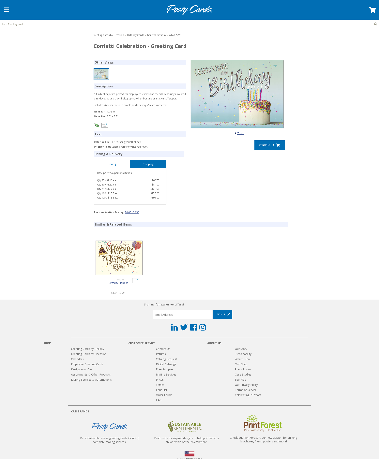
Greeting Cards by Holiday (87, 349)
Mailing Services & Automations (91, 379)
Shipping (148, 164)
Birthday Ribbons (118, 283)
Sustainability (243, 354)
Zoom (240, 133)
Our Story (241, 349)
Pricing (112, 164)
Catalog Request (166, 359)
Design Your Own (82, 369)
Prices (160, 379)
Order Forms (164, 395)
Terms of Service (246, 390)
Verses (160, 385)
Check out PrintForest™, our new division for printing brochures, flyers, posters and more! (263, 439)
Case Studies (243, 374)
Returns (161, 354)
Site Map (240, 379)
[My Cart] (372, 11)
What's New (242, 359)
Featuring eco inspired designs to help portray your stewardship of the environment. (186, 440)
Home (189, 10)
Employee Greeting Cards (87, 364)
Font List (161, 390)
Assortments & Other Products (91, 374)
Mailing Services (166, 374)
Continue (265, 144)
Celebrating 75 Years (248, 395)
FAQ (158, 400)
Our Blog (240, 364)
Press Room (243, 369)
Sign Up (221, 314)
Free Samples (164, 369)
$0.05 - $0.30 (132, 212)
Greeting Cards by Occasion (108, 35)
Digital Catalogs (166, 364)
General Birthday (156, 35)
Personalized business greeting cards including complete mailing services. (109, 440)
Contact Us (163, 349)
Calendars (77, 359)
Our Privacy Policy (246, 385)
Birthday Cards (135, 35)
